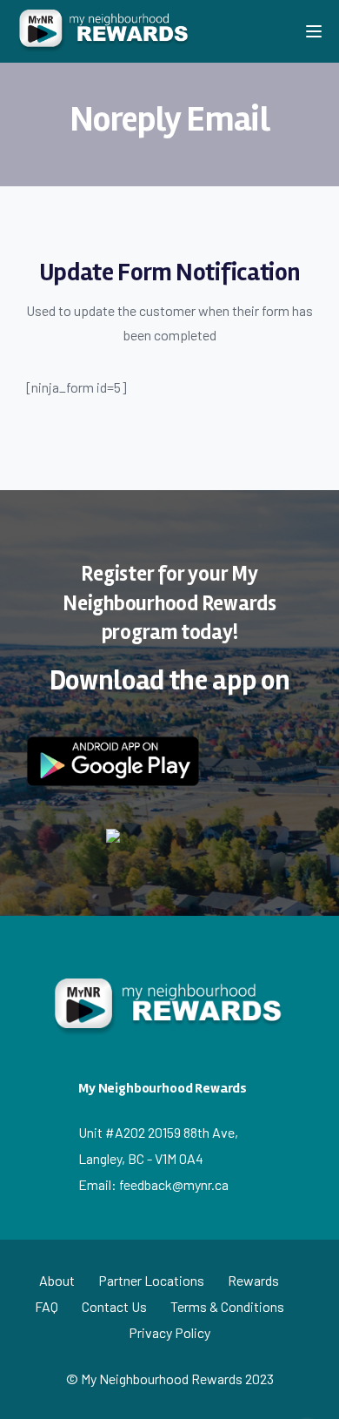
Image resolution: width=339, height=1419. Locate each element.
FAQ (46, 1306)
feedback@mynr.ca (174, 1184)
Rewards (253, 1280)
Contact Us (114, 1306)
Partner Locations (151, 1280)
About (57, 1280)
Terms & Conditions (227, 1306)
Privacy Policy (169, 1332)
